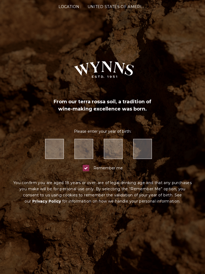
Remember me (108, 168)
